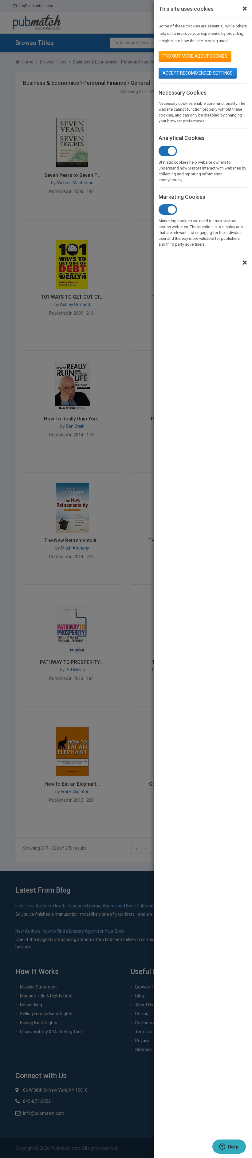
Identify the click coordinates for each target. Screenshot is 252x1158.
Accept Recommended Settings (198, 73)
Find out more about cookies (195, 56)
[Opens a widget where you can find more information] (229, 1147)
